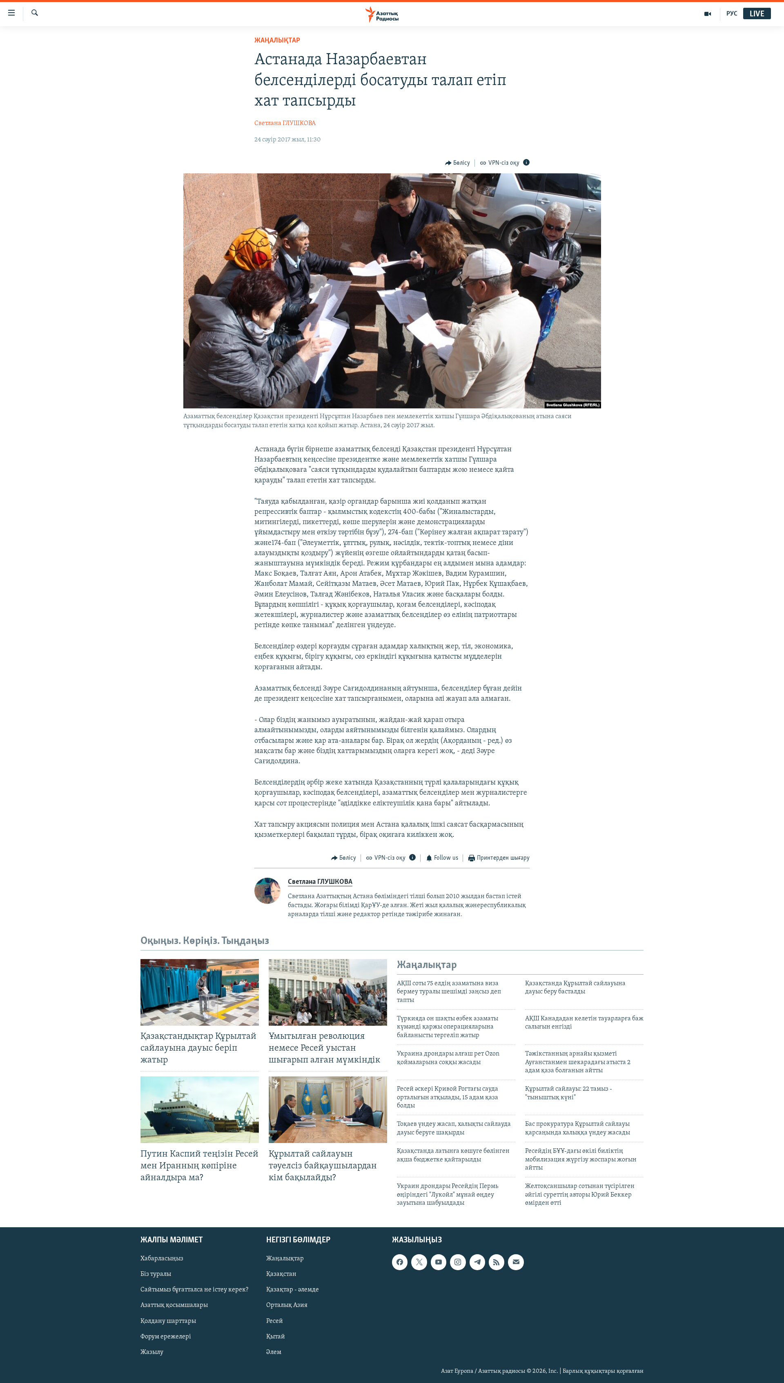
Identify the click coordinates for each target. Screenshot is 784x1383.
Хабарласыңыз (161, 1258)
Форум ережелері (165, 1336)
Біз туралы (155, 1274)
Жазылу (151, 1352)
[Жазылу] (515, 1262)
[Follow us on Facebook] (400, 1262)
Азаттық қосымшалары (174, 1305)
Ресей (274, 1321)
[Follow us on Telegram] (477, 1262)
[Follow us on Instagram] (458, 1262)
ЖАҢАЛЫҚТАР (277, 41)
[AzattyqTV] (707, 14)
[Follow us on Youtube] (438, 1262)
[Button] (457, 163)
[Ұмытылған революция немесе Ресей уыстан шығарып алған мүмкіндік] (328, 992)
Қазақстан (281, 1274)
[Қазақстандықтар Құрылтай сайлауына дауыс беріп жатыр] (199, 992)
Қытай (275, 1336)
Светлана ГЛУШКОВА (285, 123)
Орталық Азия (286, 1305)
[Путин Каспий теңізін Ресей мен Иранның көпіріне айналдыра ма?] (199, 1109)
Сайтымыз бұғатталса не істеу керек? (194, 1290)
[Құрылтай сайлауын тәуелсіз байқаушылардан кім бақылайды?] (328, 1109)
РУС (731, 14)
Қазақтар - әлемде (292, 1290)
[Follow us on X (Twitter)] (419, 1262)
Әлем (273, 1352)
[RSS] (496, 1262)
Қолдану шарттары (168, 1321)
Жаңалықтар (285, 1258)
